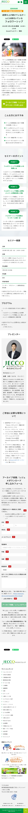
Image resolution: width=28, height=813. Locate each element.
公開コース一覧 (7, 696)
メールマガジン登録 (8, 715)
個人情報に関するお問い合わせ (7, 805)
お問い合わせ (18, 2)
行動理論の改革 (7, 677)
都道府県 (4, 566)
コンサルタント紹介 (8, 699)
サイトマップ (6, 737)
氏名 (3, 522)
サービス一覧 (6, 683)
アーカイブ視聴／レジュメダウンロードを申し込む (15, 103)
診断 (4, 691)
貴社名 (3, 530)
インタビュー (6, 701)
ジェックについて (7, 672)
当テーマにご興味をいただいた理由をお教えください (14, 575)
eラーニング (6, 693)
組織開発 (5, 688)
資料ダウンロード (21, 2)
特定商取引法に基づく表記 (7, 803)
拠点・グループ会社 (8, 728)
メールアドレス (6, 537)
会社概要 (5, 723)
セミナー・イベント (8, 704)
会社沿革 (5, 731)
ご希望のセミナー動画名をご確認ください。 (11, 510)
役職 (3, 559)
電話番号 (4, 544)
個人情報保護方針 (20, 803)
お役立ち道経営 (7, 674)
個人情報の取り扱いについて (20, 805)
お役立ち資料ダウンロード (9, 707)
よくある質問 (6, 712)
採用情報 (5, 734)
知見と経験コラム (7, 710)
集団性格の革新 (7, 680)
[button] (25, 2)
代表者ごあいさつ (7, 726)
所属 (3, 552)
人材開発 (5, 685)
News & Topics (7, 720)
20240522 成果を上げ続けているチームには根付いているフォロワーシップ (15, 516)
